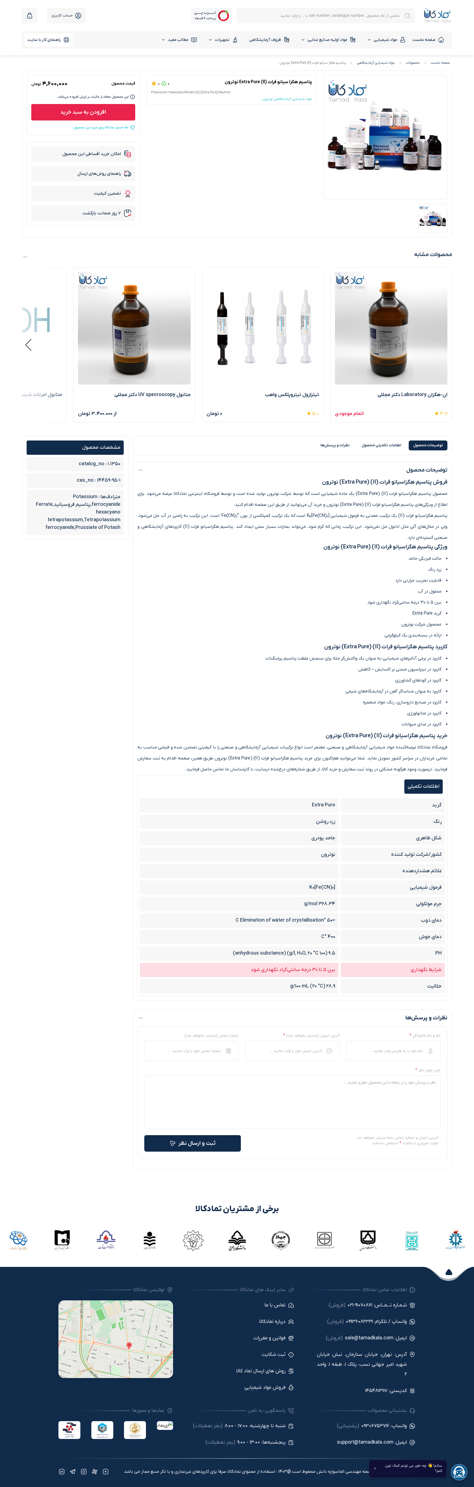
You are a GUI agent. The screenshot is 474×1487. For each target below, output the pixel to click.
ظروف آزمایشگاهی (265, 40)
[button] (28, 345)
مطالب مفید (178, 40)
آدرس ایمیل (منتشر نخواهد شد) (311, 1035)
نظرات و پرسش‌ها (334, 445)
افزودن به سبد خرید (83, 112)
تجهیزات (222, 40)
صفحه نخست (424, 40)
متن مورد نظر (428, 1070)
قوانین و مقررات (269, 1338)
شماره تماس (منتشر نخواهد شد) (212, 1035)
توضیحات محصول (428, 445)
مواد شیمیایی (385, 40)
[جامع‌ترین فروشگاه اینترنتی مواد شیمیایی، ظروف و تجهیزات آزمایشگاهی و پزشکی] (437, 15)
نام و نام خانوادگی (425, 1035)
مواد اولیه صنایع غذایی (327, 40)
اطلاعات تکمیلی (381, 445)
